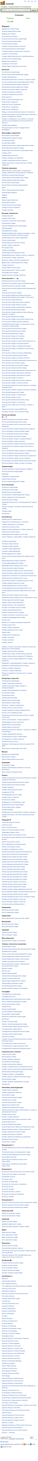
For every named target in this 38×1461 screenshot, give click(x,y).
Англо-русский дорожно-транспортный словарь (16, 375)
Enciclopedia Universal (8, 1176)
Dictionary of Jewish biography (11, 1343)
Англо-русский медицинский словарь (13, 392)
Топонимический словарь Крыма (12, 1029)
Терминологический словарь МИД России (14, 409)
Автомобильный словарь (9, 951)
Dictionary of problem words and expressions (15, 1293)
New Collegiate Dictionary (9, 1283)
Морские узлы (6, 971)
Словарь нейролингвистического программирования (18, 56)
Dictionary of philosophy (9, 1311)
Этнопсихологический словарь (11, 1004)
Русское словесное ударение (11, 627)
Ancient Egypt (6, 1376)
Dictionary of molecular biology (11, 1333)
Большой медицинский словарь (11, 31)
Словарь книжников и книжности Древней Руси (16, 710)
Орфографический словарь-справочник (14, 560)
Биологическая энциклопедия (11, 72)
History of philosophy (8, 1313)
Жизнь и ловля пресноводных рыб (12, 99)
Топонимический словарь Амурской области (15, 1026)
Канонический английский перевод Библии (15, 185)
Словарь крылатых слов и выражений (13, 605)
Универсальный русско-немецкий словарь (14, 859)
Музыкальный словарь (8, 756)
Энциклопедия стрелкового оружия (12, 983)
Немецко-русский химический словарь (13, 866)
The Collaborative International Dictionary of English (17, 1286)
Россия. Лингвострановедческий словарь (14, 1001)
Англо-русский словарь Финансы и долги (14, 304)
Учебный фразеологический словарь (13, 600)
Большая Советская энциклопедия (12, 471)
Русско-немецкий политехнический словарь (15, 864)
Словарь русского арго (9, 625)
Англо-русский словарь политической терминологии (17, 319)
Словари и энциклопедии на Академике (15, 7)
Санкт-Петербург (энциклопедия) (12, 1011)
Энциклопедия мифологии (10, 200)
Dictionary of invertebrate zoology (11, 1328)
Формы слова (6, 632)
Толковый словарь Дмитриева (11, 551)
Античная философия (8, 143)
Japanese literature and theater (11, 1407)
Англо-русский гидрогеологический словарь (15, 365)
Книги (28, 18)
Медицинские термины (9, 34)
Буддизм (4, 197)
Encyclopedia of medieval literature (12, 1392)
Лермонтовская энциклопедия (11, 700)
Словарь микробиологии (9, 77)
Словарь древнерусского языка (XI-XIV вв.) (15, 585)
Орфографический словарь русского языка (15, 534)
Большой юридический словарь (11, 1124)
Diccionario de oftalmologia (10, 1181)
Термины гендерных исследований (12, 158)
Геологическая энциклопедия (11, 1061)
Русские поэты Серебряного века (12, 712)
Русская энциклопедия (9, 240)
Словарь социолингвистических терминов (14, 160)
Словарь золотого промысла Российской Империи (17, 1069)
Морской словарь (7, 968)
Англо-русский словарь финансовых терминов (16, 302)
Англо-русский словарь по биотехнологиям (15, 383)
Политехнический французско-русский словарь (16, 1154)
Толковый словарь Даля (9, 541)
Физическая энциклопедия (10, 487)
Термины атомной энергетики (11, 978)
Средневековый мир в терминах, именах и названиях (18, 255)
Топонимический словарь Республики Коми (15, 1046)
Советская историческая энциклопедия (14, 220)
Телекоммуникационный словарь (12, 986)
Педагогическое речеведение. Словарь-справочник (17, 529)
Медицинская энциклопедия (10, 29)
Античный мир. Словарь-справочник (13, 257)
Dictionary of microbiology (9, 1331)
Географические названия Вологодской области (16, 1048)
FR (35, 1)
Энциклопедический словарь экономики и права (16, 1119)
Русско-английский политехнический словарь (15, 431)
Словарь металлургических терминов (13, 961)
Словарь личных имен (8, 218)
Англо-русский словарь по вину (11, 397)
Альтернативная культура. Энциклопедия (14, 736)
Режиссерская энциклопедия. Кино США (14, 748)
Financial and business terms (10, 1303)
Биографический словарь (9, 230)
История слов (6, 620)
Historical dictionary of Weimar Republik (13, 1351)
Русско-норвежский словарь (10, 912)
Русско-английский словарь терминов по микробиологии (19, 450)
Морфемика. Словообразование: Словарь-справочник (18, 663)
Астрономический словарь (10, 499)
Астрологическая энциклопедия (11, 205)
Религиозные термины (8, 202)
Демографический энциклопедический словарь (16, 999)
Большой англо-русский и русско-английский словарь (18, 283)
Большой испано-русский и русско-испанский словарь (18, 1171)
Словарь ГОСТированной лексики (12, 789)
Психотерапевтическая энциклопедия (13, 48)
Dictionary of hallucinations (9, 1321)
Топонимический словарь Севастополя (14, 1043)
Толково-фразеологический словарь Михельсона (17, 588)
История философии (8, 140)
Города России (6, 1006)
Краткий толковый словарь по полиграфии (15, 988)
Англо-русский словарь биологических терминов (16, 380)
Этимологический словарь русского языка (14, 578)
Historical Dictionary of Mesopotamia (12, 1378)
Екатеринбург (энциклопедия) (11, 1014)
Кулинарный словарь (8, 765)
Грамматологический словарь (11, 532)
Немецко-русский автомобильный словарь (15, 871)
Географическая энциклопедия (11, 994)
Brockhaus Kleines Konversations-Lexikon (14, 835)
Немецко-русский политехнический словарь (15, 861)
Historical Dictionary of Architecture (12, 1427)
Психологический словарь (10, 44)
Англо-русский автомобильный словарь (14, 331)
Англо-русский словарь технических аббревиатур (17, 353)
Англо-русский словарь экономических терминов (16, 307)
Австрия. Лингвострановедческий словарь (14, 1024)
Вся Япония (5, 1019)
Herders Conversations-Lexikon (11, 846)
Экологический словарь (9, 1079)
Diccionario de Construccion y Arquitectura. (14, 1184)
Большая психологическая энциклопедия (14, 39)
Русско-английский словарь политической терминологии (19, 455)
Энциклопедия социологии (10, 155)
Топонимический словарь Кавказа (12, 1034)
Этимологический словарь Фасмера (13, 568)
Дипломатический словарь (10, 1139)
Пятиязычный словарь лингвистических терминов (17, 653)
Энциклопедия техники (9, 946)
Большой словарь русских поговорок (13, 612)
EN (25, 1)
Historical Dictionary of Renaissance (12, 1383)
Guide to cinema (6, 1412)
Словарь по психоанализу (10, 53)
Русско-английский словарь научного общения (16, 458)
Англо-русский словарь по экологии (12, 378)
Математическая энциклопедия (11, 492)
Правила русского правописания (12, 519)
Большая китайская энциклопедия (12, 1272)
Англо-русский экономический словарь (13, 309)
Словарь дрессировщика (9, 125)
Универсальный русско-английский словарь (15, 419)
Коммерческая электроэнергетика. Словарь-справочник (19, 812)
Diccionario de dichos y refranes (11, 1191)
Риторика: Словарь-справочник (11, 668)
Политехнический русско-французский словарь (16, 1152)
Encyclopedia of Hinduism (9, 1371)
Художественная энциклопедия (11, 724)
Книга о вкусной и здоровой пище (12, 772)
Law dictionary (6, 1301)
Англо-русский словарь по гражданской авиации (16, 346)
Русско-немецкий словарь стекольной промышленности (19, 891)
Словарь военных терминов (10, 797)
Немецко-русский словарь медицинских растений (17, 889)
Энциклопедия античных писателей (13, 722)
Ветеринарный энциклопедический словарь (15, 87)
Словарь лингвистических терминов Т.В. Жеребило (17, 656)
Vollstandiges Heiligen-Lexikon (11, 832)
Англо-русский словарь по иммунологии (14, 394)
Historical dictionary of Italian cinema (12, 1417)
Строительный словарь (9, 1054)
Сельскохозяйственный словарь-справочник (15, 84)
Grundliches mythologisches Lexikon (12, 849)
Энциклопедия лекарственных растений (14, 66)
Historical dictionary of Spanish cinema (13, 1420)
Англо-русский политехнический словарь (14, 328)
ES (32, 1)
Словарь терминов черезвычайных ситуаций (15, 1081)
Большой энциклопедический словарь (13, 481)
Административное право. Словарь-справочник (16, 1129)
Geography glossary (8, 1336)
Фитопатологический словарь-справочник (14, 89)
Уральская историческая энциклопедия (14, 1016)
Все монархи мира (7, 247)
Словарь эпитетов (7, 642)
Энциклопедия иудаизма (9, 192)
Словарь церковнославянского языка (13, 583)
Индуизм (4, 195)
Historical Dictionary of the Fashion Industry (14, 1430)
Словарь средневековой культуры (12, 734)
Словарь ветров (6, 511)
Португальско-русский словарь (11, 1213)
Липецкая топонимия (8, 1036)
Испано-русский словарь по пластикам (13, 1174)
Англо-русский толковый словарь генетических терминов (19, 389)
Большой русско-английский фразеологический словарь (19, 460)
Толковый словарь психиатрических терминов (16, 51)
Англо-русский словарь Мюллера (12, 299)
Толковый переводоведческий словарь (13, 617)
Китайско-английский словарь (11, 1270)
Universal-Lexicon (7, 825)
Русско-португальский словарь (11, 1215)
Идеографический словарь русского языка (14, 565)
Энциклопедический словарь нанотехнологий (15, 956)
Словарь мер (6, 1084)
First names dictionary (8, 1296)
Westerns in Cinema (8, 1422)
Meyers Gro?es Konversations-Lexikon (13, 830)
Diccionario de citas (7, 1186)
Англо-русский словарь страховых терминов (15, 321)
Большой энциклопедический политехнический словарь (19, 949)
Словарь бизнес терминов (10, 1090)
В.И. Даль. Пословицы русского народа (14, 607)
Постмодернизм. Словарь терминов (13, 739)
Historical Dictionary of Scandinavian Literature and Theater (19, 1405)
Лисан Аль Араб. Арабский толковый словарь (15, 1226)
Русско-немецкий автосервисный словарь (14, 879)
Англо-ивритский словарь (9, 1240)
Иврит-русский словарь (9, 1232)
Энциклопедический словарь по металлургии (15, 959)
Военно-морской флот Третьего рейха (13, 270)
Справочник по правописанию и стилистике (15, 522)
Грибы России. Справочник (10, 109)
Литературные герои (8, 695)
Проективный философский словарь (13, 148)
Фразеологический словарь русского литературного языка (19, 597)
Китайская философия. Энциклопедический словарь (18, 145)
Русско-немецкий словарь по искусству (13, 901)
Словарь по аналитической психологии (14, 46)
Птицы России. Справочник (10, 107)
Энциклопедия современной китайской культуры (16, 1397)
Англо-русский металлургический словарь (14, 355)
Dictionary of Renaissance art (10, 1390)
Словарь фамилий (7, 216)
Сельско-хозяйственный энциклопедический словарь (18, 82)
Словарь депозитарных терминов (12, 1134)
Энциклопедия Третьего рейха (11, 267)
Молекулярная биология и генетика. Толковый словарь (18, 79)
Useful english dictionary (9, 1281)
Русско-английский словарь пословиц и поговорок (17, 463)
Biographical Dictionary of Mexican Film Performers (17, 1425)
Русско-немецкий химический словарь (13, 869)
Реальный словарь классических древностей (15, 260)
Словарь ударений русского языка (12, 630)
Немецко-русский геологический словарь (14, 884)
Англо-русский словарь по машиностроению (15, 343)
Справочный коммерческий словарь (13, 1107)
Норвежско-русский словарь (10, 910)
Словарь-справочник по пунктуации (12, 524)
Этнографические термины (10, 272)
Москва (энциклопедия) (9, 1009)
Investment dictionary (8, 1306)
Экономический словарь (9, 1100)
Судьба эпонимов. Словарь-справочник (14, 275)
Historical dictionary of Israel (10, 1341)
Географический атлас (9, 996)
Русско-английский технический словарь (14, 436)
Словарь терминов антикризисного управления (16, 1136)
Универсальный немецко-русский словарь (14, 856)
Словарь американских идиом (11, 1298)
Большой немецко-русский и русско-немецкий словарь (18, 896)
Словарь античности (8, 265)
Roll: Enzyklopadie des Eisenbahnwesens (14, 844)
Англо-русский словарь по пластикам (13, 336)
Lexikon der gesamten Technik (11, 822)
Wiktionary (5, 1278)
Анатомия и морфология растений (12, 94)
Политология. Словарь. (9, 1141)
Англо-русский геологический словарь (13, 363)
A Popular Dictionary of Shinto (10, 1373)
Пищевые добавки (7, 809)
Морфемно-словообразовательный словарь (15, 665)
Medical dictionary (7, 1318)
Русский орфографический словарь (12, 563)
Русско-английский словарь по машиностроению (16, 438)
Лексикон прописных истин (10, 741)
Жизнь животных (7, 97)
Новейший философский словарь (12, 138)
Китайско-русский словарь (10, 1265)
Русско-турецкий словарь (9, 935)
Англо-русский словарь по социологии (13, 402)
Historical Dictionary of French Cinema (13, 1415)
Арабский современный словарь (11, 1224)
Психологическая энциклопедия (11, 41)
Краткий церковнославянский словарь (13, 180)
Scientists (4, 1316)
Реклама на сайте (20, 1438)
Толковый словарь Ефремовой (11, 548)
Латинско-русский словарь (10, 1245)
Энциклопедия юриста (8, 1122)
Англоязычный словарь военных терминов (15, 1400)
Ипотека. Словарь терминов (10, 1117)
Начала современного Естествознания (13, 497)
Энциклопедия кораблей (9, 973)
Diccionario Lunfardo (8, 1196)
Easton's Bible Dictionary (9, 1366)
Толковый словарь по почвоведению (13, 1074)
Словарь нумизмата (8, 787)
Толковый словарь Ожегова (10, 543)
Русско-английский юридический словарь (14, 422)
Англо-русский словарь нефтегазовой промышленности (19, 370)
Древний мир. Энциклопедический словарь (15, 262)
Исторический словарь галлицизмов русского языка (17, 580)
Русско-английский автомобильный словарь (15, 433)
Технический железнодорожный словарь (14, 976)
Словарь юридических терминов (11, 1092)
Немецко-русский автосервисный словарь (14, 876)
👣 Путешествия (4, 1441)
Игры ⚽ (10, 21)
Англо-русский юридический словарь (13, 316)
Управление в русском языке (10, 527)
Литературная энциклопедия (10, 681)
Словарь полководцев (8, 250)
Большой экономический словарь (12, 1097)
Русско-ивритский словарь (10, 1235)
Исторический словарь (8, 223)
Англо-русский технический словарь (13, 338)
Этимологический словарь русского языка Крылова (17, 570)
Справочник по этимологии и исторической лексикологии (19, 575)
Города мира (6, 513)
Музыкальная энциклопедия (10, 754)
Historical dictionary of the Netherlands (13, 1353)
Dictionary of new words (9, 1288)
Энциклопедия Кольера (9, 479)
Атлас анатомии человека (10, 36)
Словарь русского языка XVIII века (12, 707)
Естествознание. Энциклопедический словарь (16, 494)
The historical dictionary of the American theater (16, 1410)
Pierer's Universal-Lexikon (9, 827)
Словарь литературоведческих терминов (14, 690)
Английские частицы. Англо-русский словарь (15, 411)
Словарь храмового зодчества (11, 1059)
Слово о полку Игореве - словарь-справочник (15, 719)
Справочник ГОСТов (8, 792)
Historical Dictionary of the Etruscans (12, 1381)
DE (28, 1)
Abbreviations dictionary (9, 1291)
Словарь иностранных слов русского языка (15, 615)
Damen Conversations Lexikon (11, 841)
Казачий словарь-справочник (10, 245)
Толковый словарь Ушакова (10, 546)
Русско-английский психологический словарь (15, 453)
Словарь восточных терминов (11, 207)
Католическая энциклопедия (10, 182)
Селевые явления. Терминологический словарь (16, 1076)
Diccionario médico (7, 1179)
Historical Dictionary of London (11, 1356)
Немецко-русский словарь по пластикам (14, 881)
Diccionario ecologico (8, 1189)
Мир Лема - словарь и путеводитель (13, 705)
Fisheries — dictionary (8, 1432)
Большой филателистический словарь (13, 784)
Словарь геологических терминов (12, 1064)
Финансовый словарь (8, 1095)
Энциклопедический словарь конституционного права (18, 1127)
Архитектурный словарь (9, 1056)
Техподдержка (12, 1438)
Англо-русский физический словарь (12, 333)
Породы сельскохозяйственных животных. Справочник (18, 112)
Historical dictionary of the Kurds (11, 1346)
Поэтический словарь (8, 692)
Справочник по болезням (9, 63)
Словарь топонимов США (9, 1021)
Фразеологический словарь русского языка (15, 595)
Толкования (19, 15)
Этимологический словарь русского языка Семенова (18, 573)
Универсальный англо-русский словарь (14, 281)
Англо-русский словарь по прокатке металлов (16, 358)
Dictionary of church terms (9, 1368)
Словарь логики (6, 153)
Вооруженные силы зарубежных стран (13, 802)
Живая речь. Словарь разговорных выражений (16, 622)
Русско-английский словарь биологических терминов (18, 443)
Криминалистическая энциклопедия (13, 804)
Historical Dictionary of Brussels (11, 1358)
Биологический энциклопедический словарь (15, 74)
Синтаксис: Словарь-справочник (11, 670)
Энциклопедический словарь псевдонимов (15, 237)
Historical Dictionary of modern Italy (12, 1348)
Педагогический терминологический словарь (15, 782)
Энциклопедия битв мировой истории (13, 252)
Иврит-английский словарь (10, 1237)
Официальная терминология (10, 1105)
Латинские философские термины (12, 1248)
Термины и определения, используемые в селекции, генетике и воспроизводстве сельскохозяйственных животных (18, 120)
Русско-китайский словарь (10, 1267)
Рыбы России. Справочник (10, 102)
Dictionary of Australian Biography (11, 1361)
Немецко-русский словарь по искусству (14, 899)
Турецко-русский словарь (9, 932)
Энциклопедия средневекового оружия (13, 981)
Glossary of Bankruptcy (8, 1308)
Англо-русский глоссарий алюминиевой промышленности (19, 360)
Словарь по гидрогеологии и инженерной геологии (17, 1066)
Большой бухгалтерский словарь (12, 1102)
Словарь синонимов (8, 637)
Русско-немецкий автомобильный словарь (14, 874)
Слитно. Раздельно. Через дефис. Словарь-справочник (18, 537)
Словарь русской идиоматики (11, 635)
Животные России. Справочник (11, 104)
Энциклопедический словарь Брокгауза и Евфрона (17, 469)
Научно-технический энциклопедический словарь (17, 954)
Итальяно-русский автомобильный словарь (15, 1207)
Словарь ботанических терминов (12, 92)
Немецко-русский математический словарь (15, 894)
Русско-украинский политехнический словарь (15, 918)
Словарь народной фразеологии (12, 610)
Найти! (34, 10)
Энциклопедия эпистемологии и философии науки (17, 150)
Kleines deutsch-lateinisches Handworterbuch (15, 854)
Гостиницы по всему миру (10, 1402)
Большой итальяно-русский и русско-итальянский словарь (19, 1202)
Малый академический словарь (11, 553)
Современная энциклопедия (10, 476)
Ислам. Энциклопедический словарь (13, 190)
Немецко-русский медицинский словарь (14, 886)
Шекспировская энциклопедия (11, 702)
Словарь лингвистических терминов (13, 651)
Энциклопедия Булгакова (9, 697)
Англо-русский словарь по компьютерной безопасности (19, 341)
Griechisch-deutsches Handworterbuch (13, 904)
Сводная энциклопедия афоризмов (12, 602)
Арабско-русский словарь (9, 1221)
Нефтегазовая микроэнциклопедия (12, 1071)
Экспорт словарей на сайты (7, 1444)
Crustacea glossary (7, 1323)
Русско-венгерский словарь (10, 926)
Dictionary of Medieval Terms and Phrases (14, 1395)
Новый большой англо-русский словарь (14, 286)
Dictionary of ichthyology (9, 1326)
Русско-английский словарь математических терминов (18, 429)
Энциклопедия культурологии (11, 727)
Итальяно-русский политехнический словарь (15, 1205)
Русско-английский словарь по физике (13, 441)
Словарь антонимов (8, 640)
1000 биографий (7, 228)
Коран (4, 187)
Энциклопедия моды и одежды (11, 807)
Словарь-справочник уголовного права (13, 1131)
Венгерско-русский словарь (10, 924)
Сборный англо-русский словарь (12, 293)
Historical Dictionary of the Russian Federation (15, 1338)
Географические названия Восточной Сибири (16, 1031)
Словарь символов (7, 210)
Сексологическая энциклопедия (11, 58)
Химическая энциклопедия (10, 489)
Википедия (5, 474)
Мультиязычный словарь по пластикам (13, 940)
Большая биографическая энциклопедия (14, 225)
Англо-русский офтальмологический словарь (15, 399)
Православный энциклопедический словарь (15, 177)
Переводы (10, 18)
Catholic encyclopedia (8, 1363)
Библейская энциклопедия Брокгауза (13, 175)
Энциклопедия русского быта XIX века (13, 242)
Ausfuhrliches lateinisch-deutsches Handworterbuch (17, 851)
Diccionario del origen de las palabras (13, 1194)
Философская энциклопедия (10, 135)
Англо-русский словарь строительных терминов (16, 373)
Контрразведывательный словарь (12, 794)
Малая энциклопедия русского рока (13, 759)
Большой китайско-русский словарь (12, 1263)
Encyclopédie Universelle (9, 1157)
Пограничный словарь (8, 799)
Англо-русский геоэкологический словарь (14, 368)
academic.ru (7, 3)
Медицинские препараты (9, 61)
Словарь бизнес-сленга (9, 1114)
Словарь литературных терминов (12, 683)
